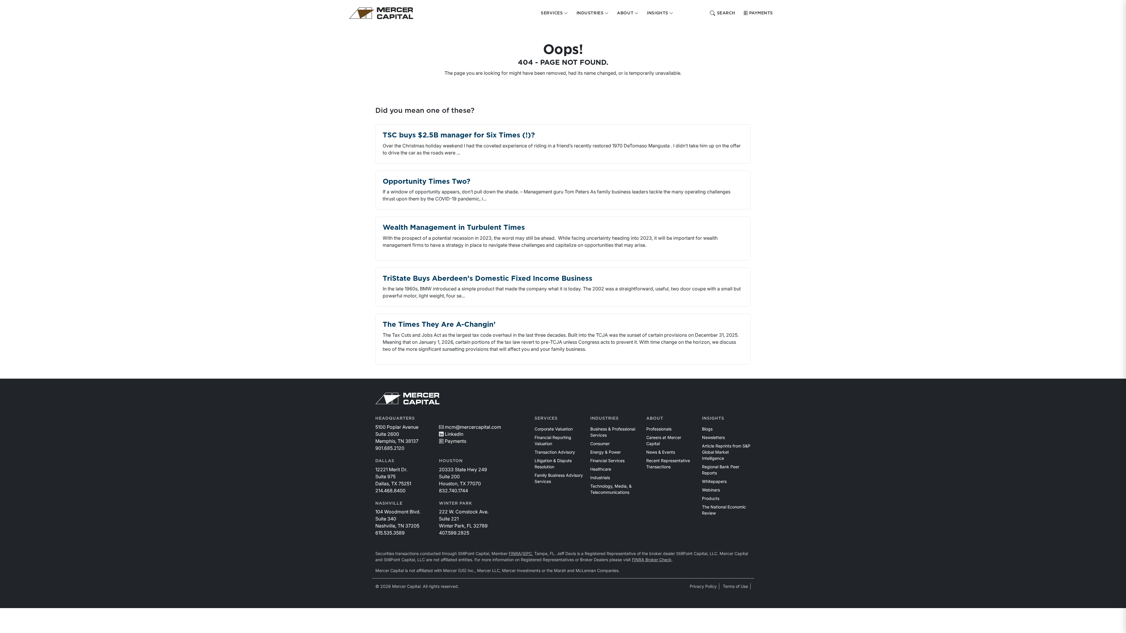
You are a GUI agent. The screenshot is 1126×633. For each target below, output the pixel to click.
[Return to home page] (381, 13)
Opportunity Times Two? (426, 181)
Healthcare (600, 469)
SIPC (527, 553)
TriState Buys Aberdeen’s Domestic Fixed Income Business (487, 278)
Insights (713, 418)
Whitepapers (714, 481)
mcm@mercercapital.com (473, 427)
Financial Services (607, 460)
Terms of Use (735, 586)
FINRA (515, 553)
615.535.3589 (390, 533)
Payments (761, 13)
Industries (604, 418)
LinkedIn (454, 434)
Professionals (658, 428)
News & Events (660, 452)
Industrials (600, 477)
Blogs (707, 428)
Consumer (600, 443)
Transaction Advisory (555, 452)
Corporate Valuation (554, 428)
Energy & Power (605, 452)
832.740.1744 (453, 491)
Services (546, 418)
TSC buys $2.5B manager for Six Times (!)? (459, 135)
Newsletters (713, 437)
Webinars (711, 489)
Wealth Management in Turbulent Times (454, 227)
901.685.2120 (389, 448)
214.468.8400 (390, 491)
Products (710, 498)
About (654, 418)
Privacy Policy (703, 586)
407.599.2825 (454, 533)
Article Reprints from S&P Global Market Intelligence (726, 452)
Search (726, 13)
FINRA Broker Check (651, 559)
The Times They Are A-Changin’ (439, 324)
